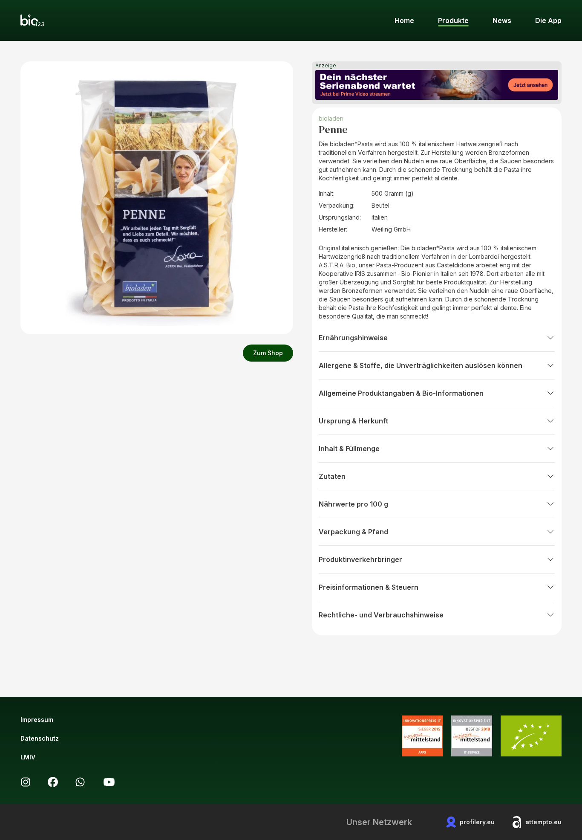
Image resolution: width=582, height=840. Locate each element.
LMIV (27, 757)
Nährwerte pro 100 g (353, 504)
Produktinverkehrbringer (360, 559)
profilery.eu (477, 822)
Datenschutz (39, 738)
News (502, 20)
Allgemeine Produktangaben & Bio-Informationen (401, 393)
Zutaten (332, 476)
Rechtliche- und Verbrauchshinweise (381, 615)
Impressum (36, 719)
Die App (548, 20)
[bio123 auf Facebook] (53, 782)
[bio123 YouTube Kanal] (109, 782)
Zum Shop (268, 352)
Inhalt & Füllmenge (349, 448)
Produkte (453, 20)
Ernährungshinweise (353, 337)
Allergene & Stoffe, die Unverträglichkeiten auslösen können (420, 365)
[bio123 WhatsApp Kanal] (80, 782)
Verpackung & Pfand (353, 531)
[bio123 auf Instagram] (25, 782)
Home (404, 20)
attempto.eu (543, 822)
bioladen (331, 118)
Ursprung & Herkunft (353, 421)
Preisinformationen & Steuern (368, 587)
